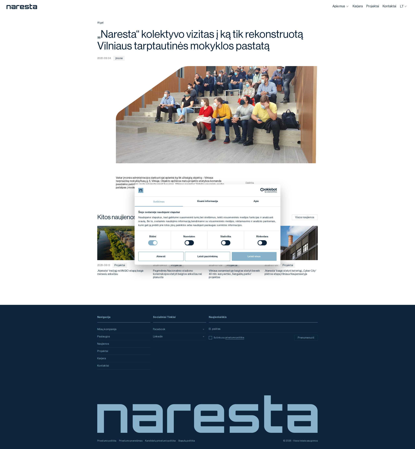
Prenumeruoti (306, 337)
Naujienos (103, 344)
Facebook (159, 329)
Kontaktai (103, 365)
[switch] (189, 242)
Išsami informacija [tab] (207, 201)
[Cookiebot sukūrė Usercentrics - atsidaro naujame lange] (263, 190)
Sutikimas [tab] (159, 201)
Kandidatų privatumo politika (160, 441)
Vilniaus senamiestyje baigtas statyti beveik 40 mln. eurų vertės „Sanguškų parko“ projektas (234, 274)
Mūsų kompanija (107, 329)
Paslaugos (103, 336)
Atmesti (160, 256)
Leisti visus (254, 256)
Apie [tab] (256, 201)
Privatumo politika (106, 441)
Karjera (101, 358)
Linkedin (158, 336)
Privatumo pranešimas (130, 441)
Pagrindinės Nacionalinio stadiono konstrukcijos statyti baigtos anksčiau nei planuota (177, 274)
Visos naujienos (304, 217)
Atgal (100, 22)
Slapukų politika (186, 441)
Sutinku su (229, 338)
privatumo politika (234, 338)
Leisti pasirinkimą (207, 256)
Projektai (102, 351)
